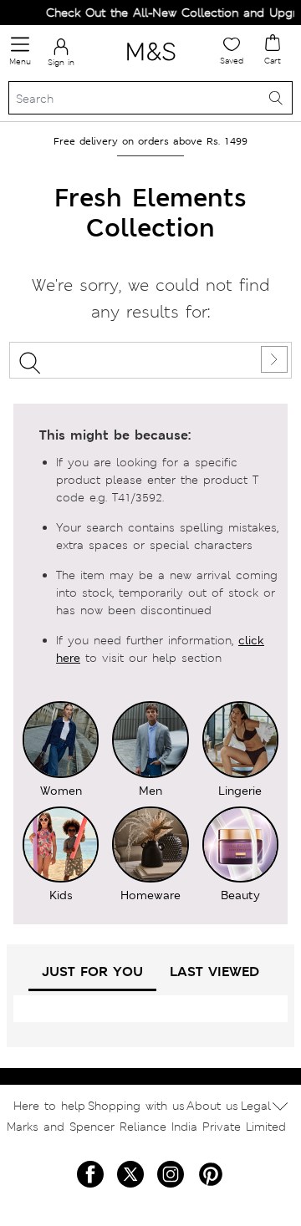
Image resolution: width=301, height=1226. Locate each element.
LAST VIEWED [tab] (214, 971)
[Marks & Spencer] (151, 63)
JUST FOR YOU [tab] (92, 971)
